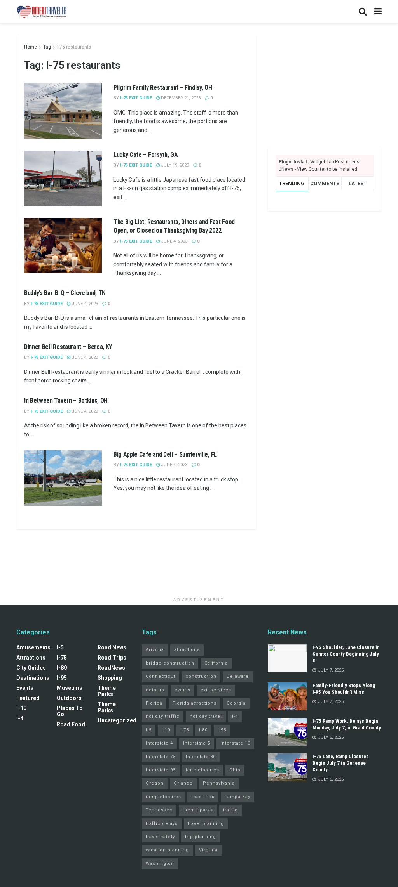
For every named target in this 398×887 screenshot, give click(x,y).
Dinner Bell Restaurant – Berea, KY (68, 347)
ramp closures (163, 796)
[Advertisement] (325, 83)
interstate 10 (235, 743)
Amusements (33, 647)
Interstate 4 (159, 743)
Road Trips (112, 657)
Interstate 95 (161, 769)
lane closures (202, 769)
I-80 (62, 668)
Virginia (208, 849)
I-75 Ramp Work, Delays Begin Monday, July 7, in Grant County (346, 724)
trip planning (200, 836)
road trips (203, 796)
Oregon (155, 783)
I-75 (62, 657)
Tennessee (159, 809)
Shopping (110, 678)
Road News (112, 647)
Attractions (30, 657)
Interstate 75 (161, 756)
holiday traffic (163, 716)
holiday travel (206, 716)
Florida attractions (194, 703)
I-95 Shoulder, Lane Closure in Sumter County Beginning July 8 (346, 653)
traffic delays (162, 823)
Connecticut (160, 676)
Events (24, 688)
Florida (154, 703)
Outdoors (69, 698)
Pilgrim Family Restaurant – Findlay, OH (162, 87)
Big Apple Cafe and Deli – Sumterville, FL (165, 454)
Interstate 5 (196, 743)
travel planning (206, 823)
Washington (160, 863)
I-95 (62, 678)
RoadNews (111, 668)
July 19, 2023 (174, 165)
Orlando (183, 783)
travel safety (160, 836)
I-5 (60, 647)
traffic (230, 809)
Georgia (236, 703)
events (182, 690)
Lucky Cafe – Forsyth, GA (145, 154)
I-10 (21, 708)
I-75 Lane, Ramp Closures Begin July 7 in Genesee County (340, 762)
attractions (187, 649)
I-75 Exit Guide (136, 98)
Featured (28, 698)
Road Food (71, 724)
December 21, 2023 (180, 98)
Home (30, 47)
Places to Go (70, 711)
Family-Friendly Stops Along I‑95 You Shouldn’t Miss (343, 688)
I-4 (19, 718)
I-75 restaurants (74, 47)
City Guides (31, 668)
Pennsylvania (219, 783)
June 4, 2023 (173, 241)
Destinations (32, 678)
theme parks (198, 809)
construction (200, 676)
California (216, 663)
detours (155, 690)
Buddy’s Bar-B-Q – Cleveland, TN (65, 293)
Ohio (235, 769)
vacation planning (167, 849)
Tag (47, 47)
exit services (216, 690)
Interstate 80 (201, 756)
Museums (69, 688)
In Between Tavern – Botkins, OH (66, 400)
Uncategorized (117, 720)
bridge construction (170, 663)
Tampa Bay (237, 796)
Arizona (155, 649)
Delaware (238, 676)
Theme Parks (107, 691)
